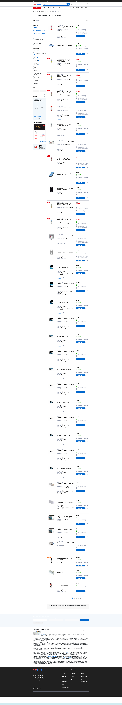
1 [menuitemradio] (72, 598)
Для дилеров (64, 676)
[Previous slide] (34, 118)
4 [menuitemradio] (78, 598)
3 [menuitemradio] (76, 598)
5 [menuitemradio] (80, 598)
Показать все (59, 119)
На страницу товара (37, 116)
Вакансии (82, 678)
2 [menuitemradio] (74, 598)
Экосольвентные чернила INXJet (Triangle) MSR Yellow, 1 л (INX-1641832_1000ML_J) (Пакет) (64, 204)
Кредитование (64, 679)
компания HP (66, 652)
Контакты (73, 678)
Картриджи (35, 27)
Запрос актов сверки (65, 687)
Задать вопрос (47, 683)
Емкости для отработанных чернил (39, 33)
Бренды (63, 684)
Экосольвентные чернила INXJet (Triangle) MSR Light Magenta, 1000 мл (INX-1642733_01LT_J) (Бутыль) (65, 158)
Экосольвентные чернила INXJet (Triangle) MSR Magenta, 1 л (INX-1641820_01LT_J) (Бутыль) (64, 93)
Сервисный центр (84, 676)
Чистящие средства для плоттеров (39, 30)
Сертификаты (73, 673)
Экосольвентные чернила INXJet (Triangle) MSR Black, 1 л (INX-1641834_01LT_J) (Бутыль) (64, 76)
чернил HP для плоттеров (52, 656)
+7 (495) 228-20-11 (38, 675)
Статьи (72, 676)
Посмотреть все (43, 141)
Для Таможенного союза (84, 682)
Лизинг (63, 678)
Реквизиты (82, 673)
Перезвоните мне (38, 683)
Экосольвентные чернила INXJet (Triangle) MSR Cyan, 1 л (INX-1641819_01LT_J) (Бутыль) (64, 60)
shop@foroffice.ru (38, 680)
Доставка (63, 673)
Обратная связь (83, 679)
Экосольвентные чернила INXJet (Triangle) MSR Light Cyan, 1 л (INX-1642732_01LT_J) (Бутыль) (64, 221)
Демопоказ (73, 679)
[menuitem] (88, 598)
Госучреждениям (64, 681)
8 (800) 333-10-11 (38, 677)
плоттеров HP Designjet (66, 657)
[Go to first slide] (44, 118)
